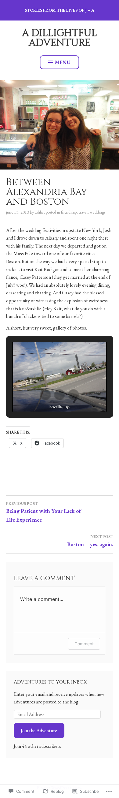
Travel (83, 212)
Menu (63, 62)
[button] (45, 394)
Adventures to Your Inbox (50, 682)
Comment (84, 643)
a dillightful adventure (59, 38)
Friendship (69, 212)
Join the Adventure (39, 730)
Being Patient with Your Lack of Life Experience (43, 512)
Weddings (97, 212)
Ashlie (39, 212)
